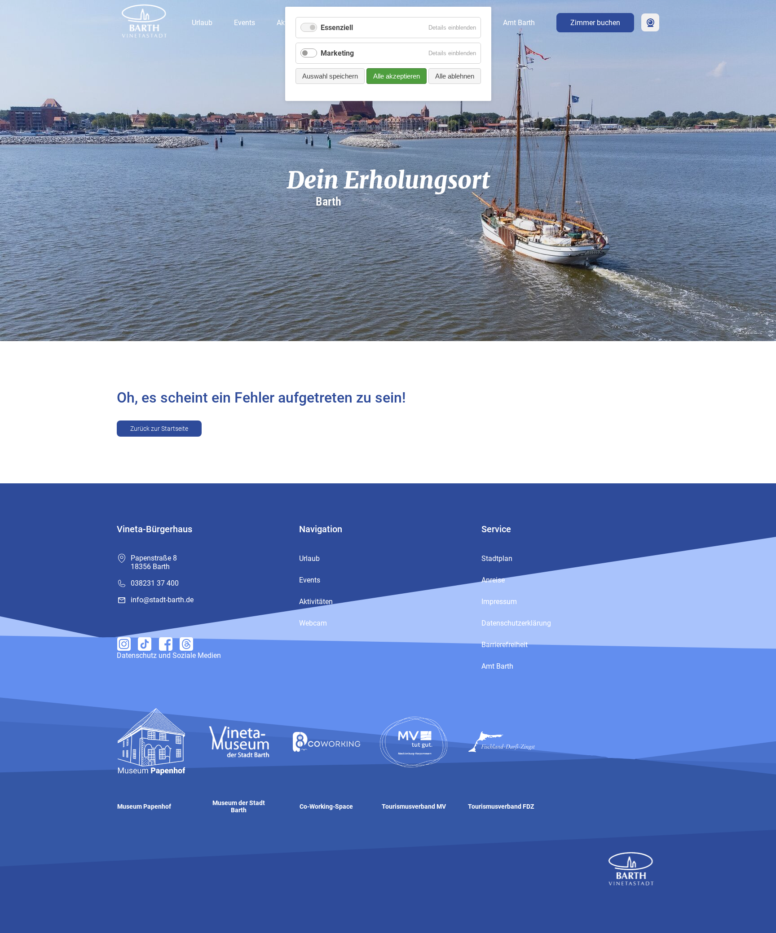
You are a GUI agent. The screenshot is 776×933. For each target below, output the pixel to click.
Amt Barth (519, 22)
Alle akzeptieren (396, 76)
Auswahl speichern (330, 76)
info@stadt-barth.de (162, 600)
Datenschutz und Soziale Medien (169, 655)
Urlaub (202, 22)
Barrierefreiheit (504, 644)
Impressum (499, 601)
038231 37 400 (155, 583)
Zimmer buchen (595, 22)
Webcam (650, 22)
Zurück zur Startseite (159, 428)
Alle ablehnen (454, 76)
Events (244, 22)
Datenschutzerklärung (516, 623)
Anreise (493, 580)
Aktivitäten (316, 601)
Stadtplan (496, 558)
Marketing (337, 53)
